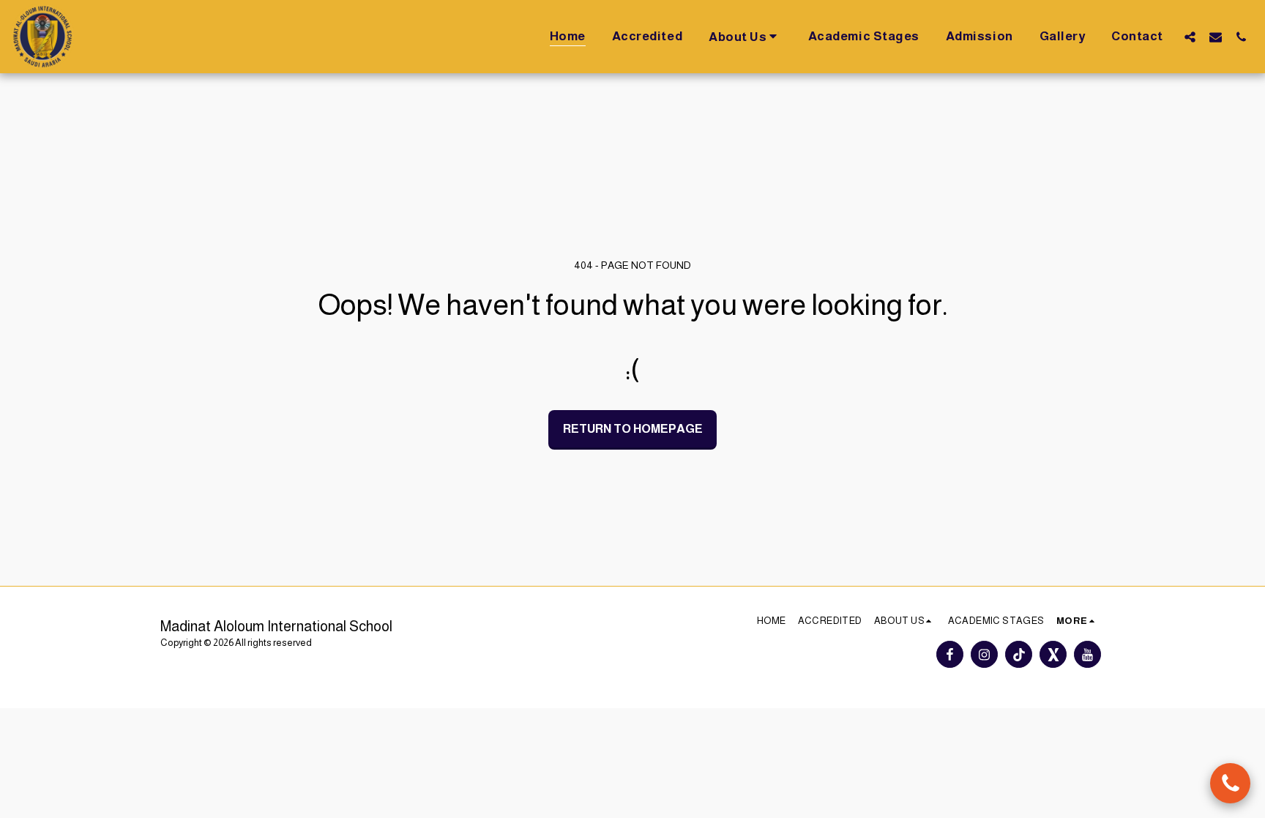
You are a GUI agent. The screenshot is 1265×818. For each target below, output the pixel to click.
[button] (745, 36)
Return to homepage (633, 428)
